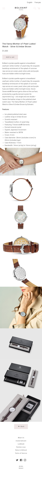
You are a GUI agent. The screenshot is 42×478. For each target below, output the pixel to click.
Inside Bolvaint (21, 441)
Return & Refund (21, 450)
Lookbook (21, 444)
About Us (21, 438)
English (29, 2)
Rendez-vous (21, 447)
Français (38, 2)
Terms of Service (21, 453)
